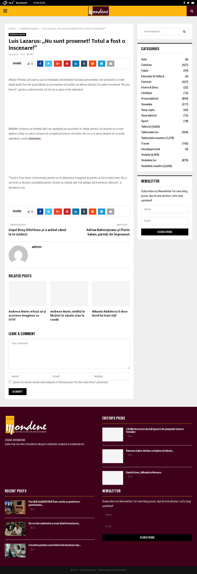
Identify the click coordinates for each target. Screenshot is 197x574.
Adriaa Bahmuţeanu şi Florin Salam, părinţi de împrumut (108, 232)
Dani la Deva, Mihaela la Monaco (143, 472)
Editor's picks (113, 417)
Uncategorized (150, 149)
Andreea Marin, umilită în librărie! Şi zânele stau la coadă (67, 315)
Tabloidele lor (150, 132)
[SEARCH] (184, 31)
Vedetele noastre (17, 34)
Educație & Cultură (152, 76)
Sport (144, 121)
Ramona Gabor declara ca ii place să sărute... (150, 450)
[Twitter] (188, 3)
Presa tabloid (149, 98)
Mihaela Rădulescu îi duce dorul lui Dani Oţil (110, 313)
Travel (145, 143)
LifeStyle (146, 93)
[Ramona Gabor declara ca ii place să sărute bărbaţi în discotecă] (112, 456)
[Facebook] (184, 3)
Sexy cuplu (148, 109)
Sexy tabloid (149, 115)
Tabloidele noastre (153, 138)
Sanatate (146, 104)
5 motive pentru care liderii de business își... (54, 545)
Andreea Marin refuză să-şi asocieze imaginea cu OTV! (27, 315)
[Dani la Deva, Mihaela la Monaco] (112, 478)
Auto (144, 59)
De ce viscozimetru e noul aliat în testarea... (54, 523)
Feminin (146, 81)
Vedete (145, 154)
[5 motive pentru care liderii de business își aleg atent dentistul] (15, 550)
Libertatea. (34, 138)
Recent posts (15, 490)
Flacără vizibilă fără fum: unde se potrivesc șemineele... (54, 503)
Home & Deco (149, 87)
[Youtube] (192, 3)
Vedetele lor (149, 160)
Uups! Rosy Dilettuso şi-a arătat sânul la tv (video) (37, 232)
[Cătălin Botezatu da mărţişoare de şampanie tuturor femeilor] (112, 434)
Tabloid (146, 126)
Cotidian (146, 64)
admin (15, 54)
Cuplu (144, 70)
